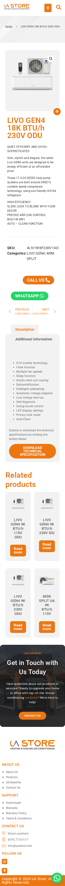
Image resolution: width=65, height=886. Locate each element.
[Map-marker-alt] (4, 870)
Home (8, 26)
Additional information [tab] (33, 339)
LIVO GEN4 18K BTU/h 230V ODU (40, 26)
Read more (18, 550)
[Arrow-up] (57, 111)
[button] (51, 58)
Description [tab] (24, 329)
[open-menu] (48, 8)
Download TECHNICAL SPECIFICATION (32, 451)
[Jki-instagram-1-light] (4, 861)
